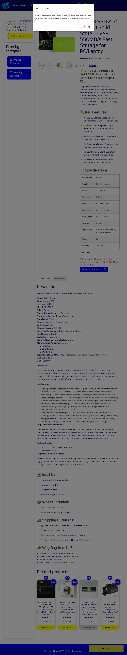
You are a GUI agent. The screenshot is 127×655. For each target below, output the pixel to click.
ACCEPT (83, 26)
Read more (84, 18)
